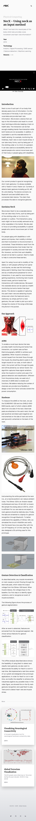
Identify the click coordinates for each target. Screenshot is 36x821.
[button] (9, 55)
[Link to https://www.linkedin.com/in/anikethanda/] (25, 816)
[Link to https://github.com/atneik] (15, 816)
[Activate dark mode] (31, 6)
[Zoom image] (18, 167)
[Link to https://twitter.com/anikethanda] (10, 816)
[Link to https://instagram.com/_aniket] (20, 816)
